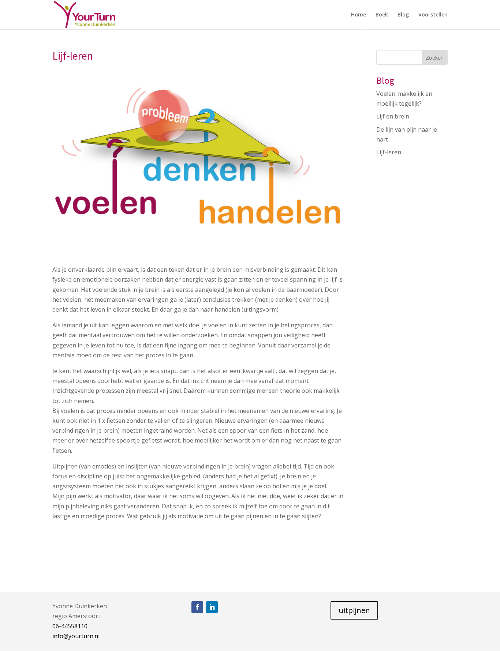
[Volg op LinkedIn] (212, 607)
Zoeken (435, 57)
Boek (382, 15)
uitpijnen (354, 610)
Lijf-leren (388, 152)
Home (358, 15)
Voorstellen (433, 15)
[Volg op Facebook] (197, 607)
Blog (403, 15)
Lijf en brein (392, 116)
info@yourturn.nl (76, 636)
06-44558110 (69, 626)
